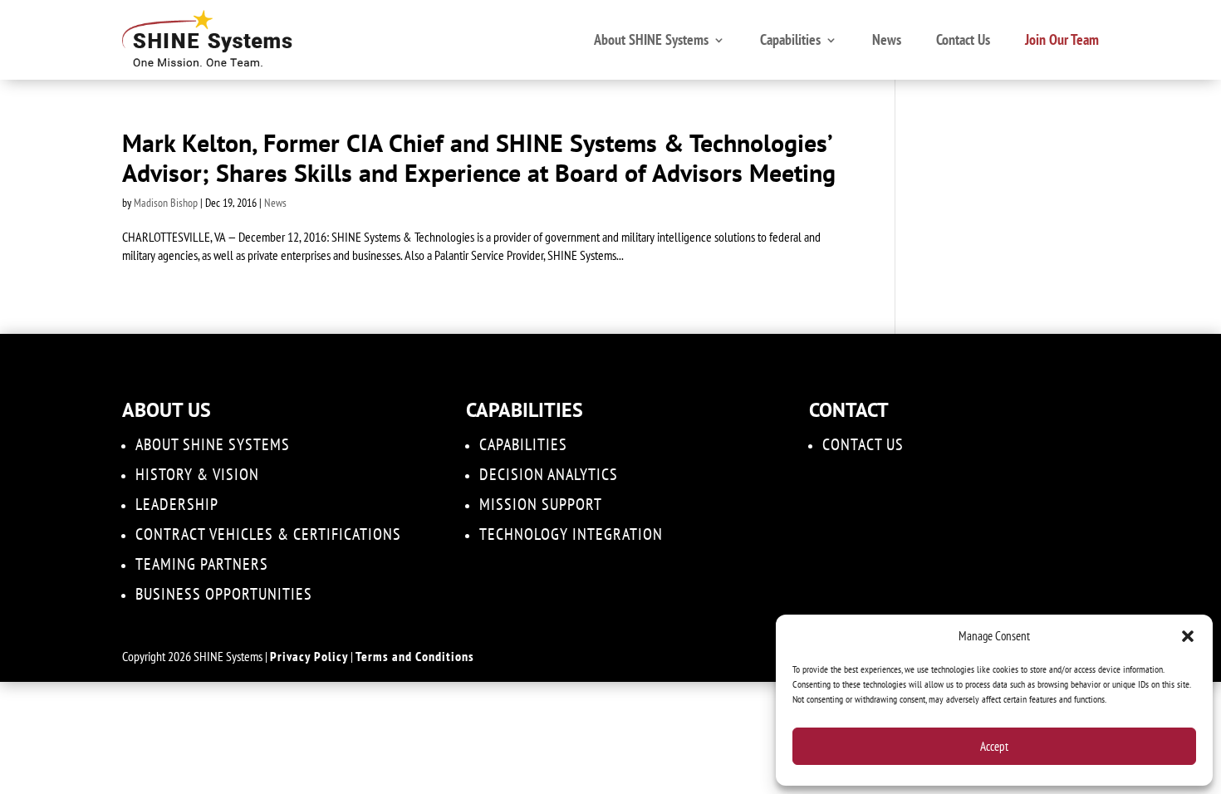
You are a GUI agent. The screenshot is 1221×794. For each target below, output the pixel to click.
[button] (1187, 636)
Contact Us (963, 39)
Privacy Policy (309, 656)
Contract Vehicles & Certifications (268, 534)
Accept (994, 746)
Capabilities (790, 39)
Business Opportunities (223, 594)
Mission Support (540, 504)
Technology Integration (571, 534)
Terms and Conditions (415, 656)
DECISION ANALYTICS (548, 474)
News (886, 39)
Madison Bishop (166, 202)
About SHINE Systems (651, 39)
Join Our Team (1062, 39)
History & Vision (197, 474)
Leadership (176, 504)
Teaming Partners (201, 564)
